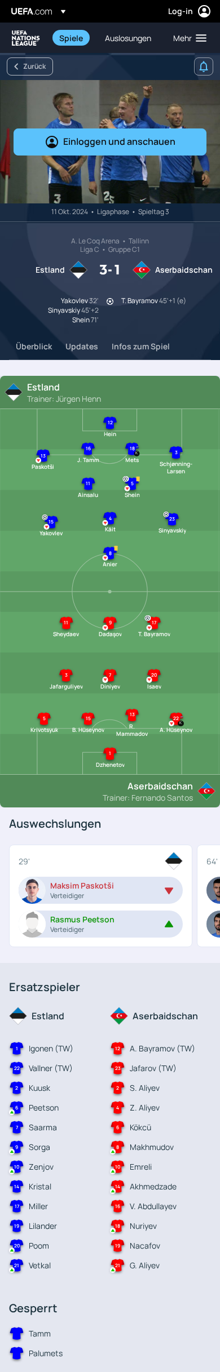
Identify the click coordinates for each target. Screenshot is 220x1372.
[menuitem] (72, 37)
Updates (81, 346)
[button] (187, 37)
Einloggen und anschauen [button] (119, 141)
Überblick (34, 346)
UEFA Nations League (26, 38)
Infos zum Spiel (141, 346)
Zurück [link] (34, 66)
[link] (71, 37)
